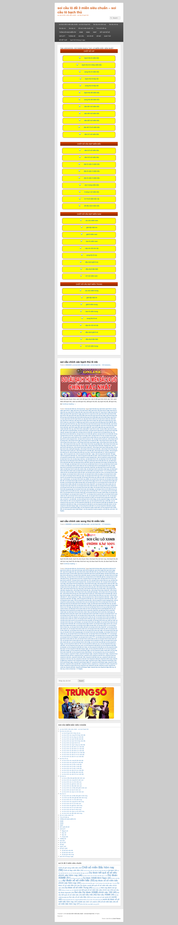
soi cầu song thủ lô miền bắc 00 (83, 502)
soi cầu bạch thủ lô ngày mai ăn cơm (92, 480)
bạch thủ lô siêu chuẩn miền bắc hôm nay (88, 572)
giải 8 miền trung (92, 304)
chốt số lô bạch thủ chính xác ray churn (79, 452)
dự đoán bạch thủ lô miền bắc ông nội (83, 462)
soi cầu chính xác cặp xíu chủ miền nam (73, 792)
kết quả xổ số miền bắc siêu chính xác (97, 890)
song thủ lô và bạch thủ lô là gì (72, 665)
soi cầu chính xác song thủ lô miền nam (72, 780)
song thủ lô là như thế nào (67, 655)
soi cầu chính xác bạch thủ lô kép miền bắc (73, 741)
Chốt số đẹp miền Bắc (73, 870)
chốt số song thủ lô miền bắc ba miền (87, 455)
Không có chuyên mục (68, 890)
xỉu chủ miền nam (92, 220)
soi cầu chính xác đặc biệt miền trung (72, 813)
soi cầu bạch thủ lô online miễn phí (79, 627)
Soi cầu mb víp (113, 24)
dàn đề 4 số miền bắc (91, 106)
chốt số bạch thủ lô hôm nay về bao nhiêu (77, 445)
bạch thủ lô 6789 (111, 414)
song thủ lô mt (92, 318)
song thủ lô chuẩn (74, 654)
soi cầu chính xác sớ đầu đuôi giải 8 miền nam (74, 788)
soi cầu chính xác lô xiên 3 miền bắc (72, 766)
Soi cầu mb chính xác (99, 24)
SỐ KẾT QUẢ (63, 40)
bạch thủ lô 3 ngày (106, 412)
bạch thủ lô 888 (81, 415)
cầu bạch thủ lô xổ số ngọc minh (82, 435)
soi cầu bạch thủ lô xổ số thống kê (69, 637)
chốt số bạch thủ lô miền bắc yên (82, 590)
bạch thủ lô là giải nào (95, 425)
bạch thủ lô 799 (64, 415)
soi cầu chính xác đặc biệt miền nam (72, 786)
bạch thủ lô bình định (92, 417)
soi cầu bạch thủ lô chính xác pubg (94, 474)
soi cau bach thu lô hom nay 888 (72, 477)
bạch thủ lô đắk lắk (108, 422)
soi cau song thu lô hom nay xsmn (75, 645)
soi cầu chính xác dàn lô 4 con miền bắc (73, 756)
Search (81, 681)
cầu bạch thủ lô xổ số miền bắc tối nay (107, 434)
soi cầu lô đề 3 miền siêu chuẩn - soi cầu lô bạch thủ (86, 365)
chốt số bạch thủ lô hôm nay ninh (71, 444)
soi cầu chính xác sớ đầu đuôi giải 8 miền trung (74, 796)
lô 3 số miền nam (92, 276)
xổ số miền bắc (108, 901)
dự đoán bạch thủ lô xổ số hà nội (78, 464)
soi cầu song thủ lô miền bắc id (85, 504)
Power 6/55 (65, 837)
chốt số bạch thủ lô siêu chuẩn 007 (83, 447)
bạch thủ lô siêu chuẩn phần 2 (82, 429)
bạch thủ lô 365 (67, 414)
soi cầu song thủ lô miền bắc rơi (87, 506)
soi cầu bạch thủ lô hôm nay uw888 (80, 479)
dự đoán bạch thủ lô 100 (92, 459)
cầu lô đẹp (63, 583)
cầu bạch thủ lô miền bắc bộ (96, 430)
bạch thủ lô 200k (87, 412)
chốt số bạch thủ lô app (74, 440)
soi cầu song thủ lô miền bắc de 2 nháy (77, 647)
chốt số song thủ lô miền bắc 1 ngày (85, 454)
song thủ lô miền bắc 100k (78, 657)
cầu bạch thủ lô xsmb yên (100, 439)
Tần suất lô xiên (97, 899)
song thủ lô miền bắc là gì (108, 657)
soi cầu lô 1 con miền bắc (69, 499)
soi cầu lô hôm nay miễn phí (98, 642)
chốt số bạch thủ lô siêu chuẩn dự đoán (103, 447)
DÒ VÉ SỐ (90, 36)
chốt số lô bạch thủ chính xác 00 (79, 595)
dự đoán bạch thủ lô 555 (105, 459)
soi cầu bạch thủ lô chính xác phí (75, 474)
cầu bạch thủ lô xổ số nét (66, 435)
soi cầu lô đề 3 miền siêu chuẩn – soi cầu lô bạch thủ (86, 9)
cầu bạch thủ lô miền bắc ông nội (81, 575)
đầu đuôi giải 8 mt (92, 332)
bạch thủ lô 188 (95, 410)
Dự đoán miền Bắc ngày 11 (100, 875)
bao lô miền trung (92, 311)
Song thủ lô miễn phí (94, 659)
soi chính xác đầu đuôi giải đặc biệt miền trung (74, 797)
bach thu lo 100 (78, 410)
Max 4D (64, 835)
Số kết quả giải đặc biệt (68, 899)
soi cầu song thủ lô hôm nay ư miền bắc (100, 501)
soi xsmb (106, 897)
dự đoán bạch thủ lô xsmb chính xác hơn (76, 465)
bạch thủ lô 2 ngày (105, 410)
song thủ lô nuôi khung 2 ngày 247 (82, 662)
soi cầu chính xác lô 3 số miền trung (71, 807)
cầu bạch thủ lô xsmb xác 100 (85, 439)
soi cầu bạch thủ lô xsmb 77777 (78, 494)
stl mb (67, 669)
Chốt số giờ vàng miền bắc (69, 867)
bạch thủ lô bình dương (81, 417)
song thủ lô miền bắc (91, 72)
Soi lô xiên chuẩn (96, 897)
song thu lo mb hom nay (98, 655)
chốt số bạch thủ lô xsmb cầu (68, 450)
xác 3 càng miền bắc (92, 185)
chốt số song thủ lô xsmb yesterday (106, 457)
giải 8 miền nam (91, 234)
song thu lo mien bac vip (82, 659)
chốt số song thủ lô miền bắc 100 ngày (105, 454)
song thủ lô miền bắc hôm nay (94, 657)
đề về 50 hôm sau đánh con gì (89, 904)
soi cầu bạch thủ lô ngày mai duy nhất (75, 482)
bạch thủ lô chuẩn (81, 420)
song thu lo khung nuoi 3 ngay (101, 654)
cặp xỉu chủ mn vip (91, 248)
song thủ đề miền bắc (91, 99)
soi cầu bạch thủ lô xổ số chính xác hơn (77, 634)
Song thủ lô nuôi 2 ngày (82, 660)
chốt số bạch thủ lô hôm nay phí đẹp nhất (91, 444)
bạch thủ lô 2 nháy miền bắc (92, 65)
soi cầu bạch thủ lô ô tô (91, 482)
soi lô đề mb (106, 509)
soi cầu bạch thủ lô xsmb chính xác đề (78, 496)
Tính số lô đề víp (101, 28)
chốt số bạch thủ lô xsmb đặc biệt (85, 450)
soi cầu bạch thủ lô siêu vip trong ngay (84, 489)
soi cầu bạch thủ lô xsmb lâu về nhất (84, 497)
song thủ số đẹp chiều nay (107, 667)
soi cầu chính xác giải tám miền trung (72, 805)
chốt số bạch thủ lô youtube (101, 450)
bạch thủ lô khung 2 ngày (77, 40)
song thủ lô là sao (79, 655)
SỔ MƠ (99, 36)
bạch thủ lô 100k (86, 410)
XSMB (81, 32)
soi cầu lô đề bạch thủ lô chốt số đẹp (86, 499)
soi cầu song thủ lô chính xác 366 (72, 644)
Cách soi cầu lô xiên (89, 870)
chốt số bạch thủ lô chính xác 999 (89, 440)
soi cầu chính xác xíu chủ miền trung (72, 799)
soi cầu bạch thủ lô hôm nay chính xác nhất (93, 477)
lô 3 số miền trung (91, 346)
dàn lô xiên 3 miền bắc (92, 171)
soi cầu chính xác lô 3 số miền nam (71, 803)
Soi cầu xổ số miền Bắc (79, 897)
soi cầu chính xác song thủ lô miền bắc (82, 521)
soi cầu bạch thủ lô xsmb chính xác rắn (99, 496)
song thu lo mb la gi (110, 655)
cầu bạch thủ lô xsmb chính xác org (91, 437)
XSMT (95, 32)
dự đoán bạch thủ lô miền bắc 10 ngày (78, 460)
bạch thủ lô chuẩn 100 (92, 420)
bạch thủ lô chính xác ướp (69, 420)
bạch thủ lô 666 (103, 414)
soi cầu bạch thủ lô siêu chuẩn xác (107, 486)
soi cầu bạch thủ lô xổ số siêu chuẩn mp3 (75, 492)
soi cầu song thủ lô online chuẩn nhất (90, 507)
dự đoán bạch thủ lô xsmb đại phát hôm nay (98, 465)
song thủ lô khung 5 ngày (85, 654)
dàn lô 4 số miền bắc (92, 134)
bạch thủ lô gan (76, 425)
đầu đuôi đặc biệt (92, 269)
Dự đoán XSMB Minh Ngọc (97, 877)
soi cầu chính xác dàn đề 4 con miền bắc (73, 747)
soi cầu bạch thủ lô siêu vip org (102, 487)
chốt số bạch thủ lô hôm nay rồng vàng (73, 588)
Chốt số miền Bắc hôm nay (86, 868)
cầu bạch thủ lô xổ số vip (97, 435)
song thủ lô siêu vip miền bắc (73, 664)
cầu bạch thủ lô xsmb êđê (108, 437)
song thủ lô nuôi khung (107, 660)
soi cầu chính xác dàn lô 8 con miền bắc (73, 774)
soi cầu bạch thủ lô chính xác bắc (76, 472)
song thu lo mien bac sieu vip (67, 659)
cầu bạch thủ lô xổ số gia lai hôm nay (102, 432)
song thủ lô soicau (86, 664)
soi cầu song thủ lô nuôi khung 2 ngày (70, 507)
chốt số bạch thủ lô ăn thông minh (75, 583)
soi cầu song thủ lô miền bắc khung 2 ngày (77, 649)
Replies (79, 669)
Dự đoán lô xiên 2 (88, 875)
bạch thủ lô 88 (72, 415)
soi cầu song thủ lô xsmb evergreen (93, 509)
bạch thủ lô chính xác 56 (92, 419)
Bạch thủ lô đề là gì (83, 424)
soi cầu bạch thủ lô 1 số (99, 470)
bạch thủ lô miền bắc (91, 58)
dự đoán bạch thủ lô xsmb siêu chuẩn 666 (84, 467)
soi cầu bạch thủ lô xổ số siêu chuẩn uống (97, 492)
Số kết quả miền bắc (67, 850)
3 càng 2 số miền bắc (91, 192)
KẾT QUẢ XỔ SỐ (105, 32)
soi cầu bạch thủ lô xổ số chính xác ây (105, 489)
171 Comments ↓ (106, 524)
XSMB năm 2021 (85, 902)
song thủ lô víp (84, 665)
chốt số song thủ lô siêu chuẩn (106, 455)
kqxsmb (77, 890)
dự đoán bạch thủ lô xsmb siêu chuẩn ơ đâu (75, 469)
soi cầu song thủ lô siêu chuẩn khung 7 (73, 509)
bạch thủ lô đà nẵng (98, 422)
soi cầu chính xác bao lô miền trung (71, 809)
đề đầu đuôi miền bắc (91, 206)
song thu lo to (95, 664)
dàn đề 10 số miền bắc (92, 127)
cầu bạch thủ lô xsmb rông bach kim (76, 582)
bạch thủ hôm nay (94, 409)
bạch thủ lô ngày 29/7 (86, 427)
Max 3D (64, 833)
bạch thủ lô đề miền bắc (104, 424)
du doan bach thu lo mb (66, 459)
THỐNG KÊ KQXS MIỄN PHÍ (67, 32)
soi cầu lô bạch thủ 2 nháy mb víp (71, 733)
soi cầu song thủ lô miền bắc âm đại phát (102, 502)
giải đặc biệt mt (91, 297)
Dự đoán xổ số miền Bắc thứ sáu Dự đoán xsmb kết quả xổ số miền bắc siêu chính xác (88, 885)
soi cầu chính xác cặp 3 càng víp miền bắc (73, 745)
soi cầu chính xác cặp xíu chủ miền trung (73, 811)
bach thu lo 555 (94, 414)
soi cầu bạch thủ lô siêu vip (67, 487)
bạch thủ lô (102, 409)
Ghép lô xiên (96, 888)
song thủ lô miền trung (106, 659)
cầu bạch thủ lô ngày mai (71, 432)
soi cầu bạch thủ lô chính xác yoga (75, 475)
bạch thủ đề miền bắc (91, 93)
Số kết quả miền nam (67, 852)
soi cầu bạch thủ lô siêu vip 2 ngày (84, 487)
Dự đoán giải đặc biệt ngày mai (81, 873)
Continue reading (69, 404)
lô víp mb (101, 613)
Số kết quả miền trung (68, 854)
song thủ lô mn (91, 255)
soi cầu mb (89, 894)
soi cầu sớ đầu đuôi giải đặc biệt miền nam (73, 778)
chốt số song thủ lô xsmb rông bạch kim (86, 457)
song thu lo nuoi (71, 660)
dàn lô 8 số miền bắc (92, 157)
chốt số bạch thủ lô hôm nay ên (68, 442)
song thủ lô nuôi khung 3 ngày (99, 662)
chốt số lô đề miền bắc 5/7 (97, 452)
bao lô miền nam (92, 241)
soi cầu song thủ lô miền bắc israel (103, 504)
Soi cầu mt (72, 28)
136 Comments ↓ (106, 365)
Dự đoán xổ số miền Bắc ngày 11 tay (107, 883)
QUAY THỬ (107, 36)
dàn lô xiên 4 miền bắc (92, 178)
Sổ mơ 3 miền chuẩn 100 (85, 28)
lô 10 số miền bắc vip (91, 199)
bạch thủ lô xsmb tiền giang (70, 430)
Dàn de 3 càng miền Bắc (101, 870)
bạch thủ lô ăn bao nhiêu (99, 415)
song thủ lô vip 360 (93, 665)
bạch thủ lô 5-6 (86, 414)
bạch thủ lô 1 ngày (68, 410)
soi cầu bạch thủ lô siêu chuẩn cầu (105, 484)
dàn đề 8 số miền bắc (91, 120)
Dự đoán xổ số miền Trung (78, 887)
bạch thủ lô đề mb (93, 424)
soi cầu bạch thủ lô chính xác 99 (68, 615)
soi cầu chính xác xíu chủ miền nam (71, 782)
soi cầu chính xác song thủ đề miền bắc (72, 760)
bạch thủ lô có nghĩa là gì (75, 422)
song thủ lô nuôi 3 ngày (95, 660)
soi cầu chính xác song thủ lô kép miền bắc (73, 735)
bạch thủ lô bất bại (69, 417)
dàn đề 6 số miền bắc (91, 113)
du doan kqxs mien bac (79, 459)
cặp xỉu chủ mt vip (91, 325)
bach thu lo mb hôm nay (107, 425)
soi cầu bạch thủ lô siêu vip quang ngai (73, 632)
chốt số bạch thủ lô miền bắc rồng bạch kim (99, 445)
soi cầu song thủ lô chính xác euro (80, 501)
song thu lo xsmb (103, 665)
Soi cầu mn (62, 28)
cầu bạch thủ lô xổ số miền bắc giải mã (86, 434)
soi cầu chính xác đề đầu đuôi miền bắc (72, 772)
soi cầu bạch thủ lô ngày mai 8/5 (73, 480)
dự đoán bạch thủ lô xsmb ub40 (84, 470)
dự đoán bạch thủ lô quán (100, 462)
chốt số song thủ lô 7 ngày (74, 597)
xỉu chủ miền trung (91, 290)
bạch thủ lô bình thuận (104, 417)
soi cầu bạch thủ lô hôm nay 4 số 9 (94, 475)
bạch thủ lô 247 (97, 412)
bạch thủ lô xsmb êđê (83, 573)
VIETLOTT (62, 36)
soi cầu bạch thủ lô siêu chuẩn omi (78, 628)
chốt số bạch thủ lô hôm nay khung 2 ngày (88, 442)
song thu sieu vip (95, 667)
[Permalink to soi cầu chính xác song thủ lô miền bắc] (88, 556)
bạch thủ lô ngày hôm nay (99, 427)
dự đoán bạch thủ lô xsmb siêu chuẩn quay (98, 469)
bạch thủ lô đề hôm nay (71, 424)
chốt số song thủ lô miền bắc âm (68, 455)
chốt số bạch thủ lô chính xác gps (108, 440)
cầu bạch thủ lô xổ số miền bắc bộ (76, 577)
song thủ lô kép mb (92, 86)
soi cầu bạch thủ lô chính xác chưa (94, 472)
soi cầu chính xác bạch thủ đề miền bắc (72, 739)
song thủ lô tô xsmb (104, 664)
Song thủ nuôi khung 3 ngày (83, 667)
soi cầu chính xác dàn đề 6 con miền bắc (73, 749)
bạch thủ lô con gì (87, 422)
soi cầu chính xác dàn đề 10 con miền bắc (73, 752)
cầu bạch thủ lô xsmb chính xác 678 (72, 437)
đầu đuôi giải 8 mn (91, 262)
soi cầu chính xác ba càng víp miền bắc (72, 737)
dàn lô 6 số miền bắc (92, 150)
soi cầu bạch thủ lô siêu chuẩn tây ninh (87, 486)
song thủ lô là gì (113, 654)
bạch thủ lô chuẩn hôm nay (106, 420)
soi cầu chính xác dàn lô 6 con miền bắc (73, 770)
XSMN (88, 32)
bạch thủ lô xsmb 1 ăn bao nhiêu (98, 429)
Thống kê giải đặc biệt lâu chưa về (84, 899)
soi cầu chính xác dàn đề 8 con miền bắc (73, 750)
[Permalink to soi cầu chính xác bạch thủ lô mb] (89, 397)
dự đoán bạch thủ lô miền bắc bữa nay (98, 460)
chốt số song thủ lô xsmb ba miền (83, 600)
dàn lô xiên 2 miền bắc (92, 164)
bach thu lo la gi (85, 425)
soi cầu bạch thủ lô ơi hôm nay (106, 482)
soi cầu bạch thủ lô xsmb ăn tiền (95, 494)
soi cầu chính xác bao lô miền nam (71, 790)
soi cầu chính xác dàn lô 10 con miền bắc (73, 754)
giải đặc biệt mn (91, 227)
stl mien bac (72, 669)
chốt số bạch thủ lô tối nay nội (109, 449)
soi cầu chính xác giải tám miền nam (72, 784)
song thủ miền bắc (70, 667)
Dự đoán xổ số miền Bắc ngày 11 (89, 883)
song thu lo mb (88, 655)
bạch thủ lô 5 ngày (76, 414)
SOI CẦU (81, 36)
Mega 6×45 (65, 831)
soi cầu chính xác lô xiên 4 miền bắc (72, 764)
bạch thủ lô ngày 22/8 (74, 427)
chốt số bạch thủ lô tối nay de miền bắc (90, 449)
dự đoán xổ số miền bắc (78, 880)
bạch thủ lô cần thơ (70, 419)
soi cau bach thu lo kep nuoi (97, 479)
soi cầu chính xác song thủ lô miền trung (73, 801)
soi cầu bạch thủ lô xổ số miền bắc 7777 (90, 491)
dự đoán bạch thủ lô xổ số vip (95, 464)
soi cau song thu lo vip (98, 652)
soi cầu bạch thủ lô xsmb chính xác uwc (73, 640)
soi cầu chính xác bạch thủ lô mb (79, 362)
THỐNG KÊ (72, 36)
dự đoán (112, 870)
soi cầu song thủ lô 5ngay (103, 499)
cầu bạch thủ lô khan (83, 430)
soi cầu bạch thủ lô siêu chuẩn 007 (86, 484)
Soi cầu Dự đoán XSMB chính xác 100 (95, 892)
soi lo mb (112, 509)
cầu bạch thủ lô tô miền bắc (85, 432)
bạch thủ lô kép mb (92, 79)
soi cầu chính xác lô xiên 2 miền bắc (72, 768)
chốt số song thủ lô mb (69, 454)
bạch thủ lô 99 (89, 415)
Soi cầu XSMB (105, 894)
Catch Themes (117, 918)
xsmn (97, 901)
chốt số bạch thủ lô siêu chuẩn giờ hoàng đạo (86, 592)
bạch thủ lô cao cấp (80, 419)
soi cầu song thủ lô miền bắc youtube (106, 506)
